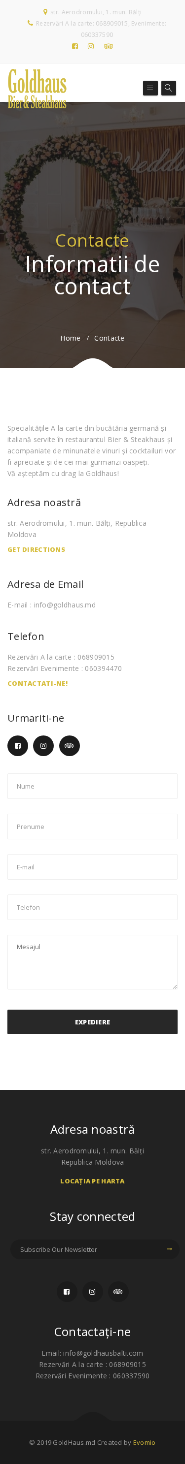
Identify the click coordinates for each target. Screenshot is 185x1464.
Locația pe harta (92, 1181)
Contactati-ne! (37, 683)
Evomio (144, 1442)
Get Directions (36, 549)
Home (70, 338)
